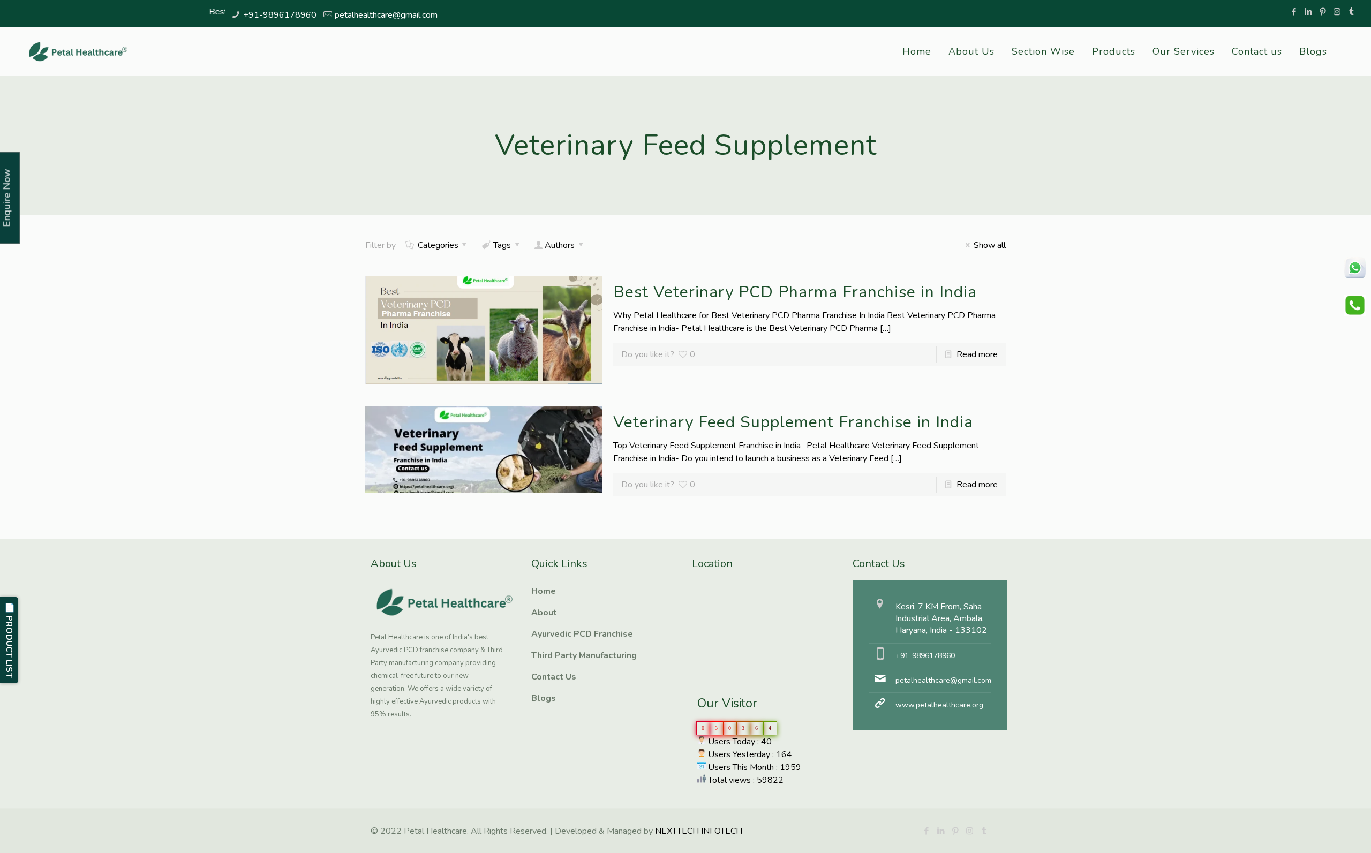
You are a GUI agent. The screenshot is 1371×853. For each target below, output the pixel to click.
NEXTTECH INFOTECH (697, 831)
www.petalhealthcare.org (939, 705)
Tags (502, 245)
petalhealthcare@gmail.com (386, 15)
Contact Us (553, 677)
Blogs (543, 698)
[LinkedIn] (1308, 11)
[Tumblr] (1351, 11)
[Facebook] (1293, 11)
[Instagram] (1337, 11)
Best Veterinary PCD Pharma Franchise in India (795, 292)
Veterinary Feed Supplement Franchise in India (793, 422)
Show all (989, 245)
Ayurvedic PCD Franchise (582, 634)
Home (543, 591)
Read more (977, 354)
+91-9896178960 (280, 15)
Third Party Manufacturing (584, 655)
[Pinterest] (1322, 11)
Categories (438, 245)
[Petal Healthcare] (78, 51)
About (544, 612)
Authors (560, 245)
